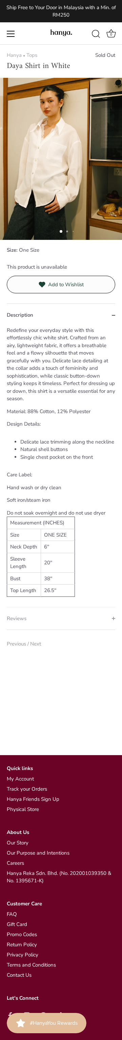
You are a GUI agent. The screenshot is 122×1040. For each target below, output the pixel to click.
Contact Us (19, 975)
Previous (17, 643)
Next (35, 643)
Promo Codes (22, 934)
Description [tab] (20, 315)
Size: (12, 250)
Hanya (14, 55)
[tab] (61, 466)
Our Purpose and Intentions (38, 853)
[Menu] (10, 33)
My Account (20, 778)
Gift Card (17, 924)
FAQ (12, 914)
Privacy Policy (22, 954)
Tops (31, 55)
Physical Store (23, 809)
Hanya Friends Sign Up (33, 799)
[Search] (95, 34)
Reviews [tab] (16, 618)
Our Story (17, 842)
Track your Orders (27, 789)
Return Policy (22, 944)
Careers (15, 863)
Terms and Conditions (31, 965)
